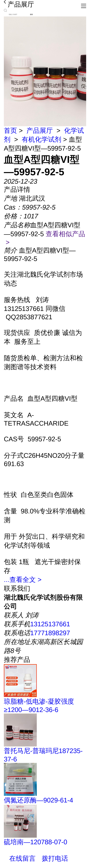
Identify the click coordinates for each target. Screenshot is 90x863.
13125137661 (50, 624)
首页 (10, 130)
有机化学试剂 (41, 139)
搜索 (31, 14)
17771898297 (50, 633)
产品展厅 (39, 130)
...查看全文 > (22, 579)
